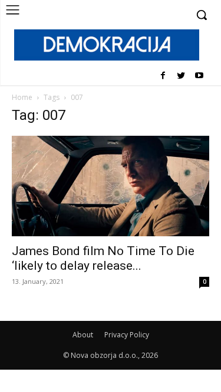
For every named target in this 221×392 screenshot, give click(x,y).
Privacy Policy (126, 335)
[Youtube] (199, 76)
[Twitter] (180, 76)
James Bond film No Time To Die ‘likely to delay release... (103, 258)
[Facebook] (163, 76)
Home (22, 97)
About (82, 335)
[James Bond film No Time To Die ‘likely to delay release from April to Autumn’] (110, 186)
